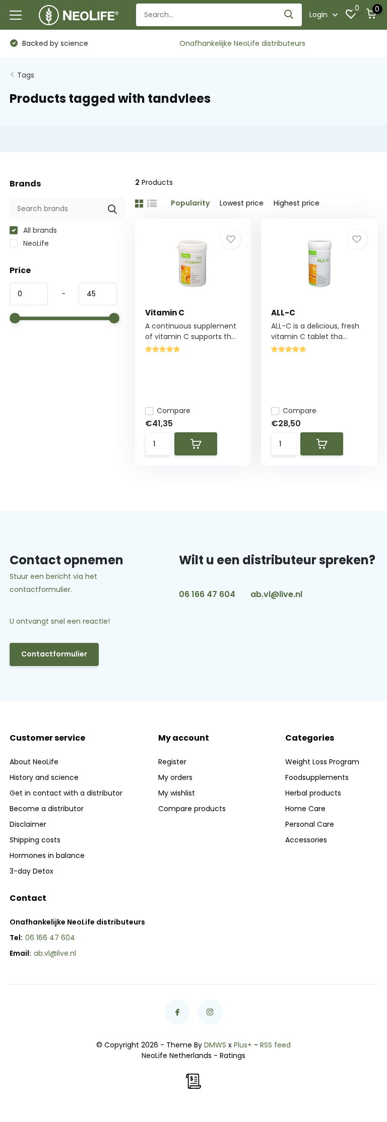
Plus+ (243, 1045)
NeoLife (35, 243)
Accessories (306, 840)
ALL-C (283, 312)
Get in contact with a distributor (66, 793)
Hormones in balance (47, 855)
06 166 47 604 (207, 594)
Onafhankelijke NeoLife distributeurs (242, 43)
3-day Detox (31, 871)
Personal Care (309, 824)
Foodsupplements (317, 777)
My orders (175, 777)
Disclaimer (28, 824)
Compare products (192, 809)
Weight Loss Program (322, 762)
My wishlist (176, 793)
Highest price (296, 203)
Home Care (305, 809)
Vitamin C (164, 312)
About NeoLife (34, 762)
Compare (173, 411)
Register (172, 762)
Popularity (190, 203)
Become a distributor (47, 809)
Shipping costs (35, 840)
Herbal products (313, 793)
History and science (44, 777)
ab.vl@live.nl (276, 594)
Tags (25, 75)
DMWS (215, 1045)
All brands (39, 230)
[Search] (289, 15)
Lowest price (242, 203)
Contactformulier (54, 654)
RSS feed (275, 1045)
